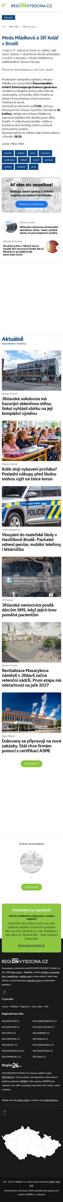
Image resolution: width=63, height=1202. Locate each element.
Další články (30, 763)
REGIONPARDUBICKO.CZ (45, 1021)
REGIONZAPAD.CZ (10, 1027)
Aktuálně (8, 17)
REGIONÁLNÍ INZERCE (31, 945)
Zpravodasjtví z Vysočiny (14, 343)
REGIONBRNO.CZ (41, 1033)
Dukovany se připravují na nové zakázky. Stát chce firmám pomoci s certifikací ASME (31, 745)
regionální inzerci (34, 980)
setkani (23, 160)
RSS (46, 1006)
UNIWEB (24, 1081)
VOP (57, 1182)
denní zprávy (16, 972)
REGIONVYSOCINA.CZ (43, 1027)
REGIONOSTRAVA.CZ (43, 1051)
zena (33, 166)
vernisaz (49, 160)
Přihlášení (14, 1006)
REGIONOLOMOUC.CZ (43, 1045)
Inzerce (5, 1006)
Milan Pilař (13, 26)
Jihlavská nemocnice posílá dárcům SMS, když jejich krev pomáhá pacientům (29, 610)
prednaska (9, 160)
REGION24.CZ (39, 1057)
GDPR (51, 1182)
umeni (36, 160)
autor (32, 153)
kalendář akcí (13, 976)
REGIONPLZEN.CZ (10, 1021)
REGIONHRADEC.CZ (11, 1057)
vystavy (7, 166)
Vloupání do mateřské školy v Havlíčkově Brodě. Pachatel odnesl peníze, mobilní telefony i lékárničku (31, 542)
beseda (7, 153)
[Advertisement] (31, 297)
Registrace (25, 1006)
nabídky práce (26, 976)
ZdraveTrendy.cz (51, 1100)
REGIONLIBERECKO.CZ (13, 1051)
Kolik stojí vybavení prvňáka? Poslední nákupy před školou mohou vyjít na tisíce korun (29, 474)
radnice (20, 153)
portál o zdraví (23, 1100)
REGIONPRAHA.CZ (11, 1039)
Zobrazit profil (31, 887)
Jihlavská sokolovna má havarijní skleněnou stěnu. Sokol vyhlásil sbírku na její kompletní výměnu (39, 229)
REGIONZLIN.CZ (40, 1039)
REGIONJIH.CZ (9, 1033)
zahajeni (21, 166)
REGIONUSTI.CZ (9, 1045)
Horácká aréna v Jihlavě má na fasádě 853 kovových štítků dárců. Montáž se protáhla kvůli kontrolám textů (23, 250)
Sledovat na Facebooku (31, 204)
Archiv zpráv (37, 1006)
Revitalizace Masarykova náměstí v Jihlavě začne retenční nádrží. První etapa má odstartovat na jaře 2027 (31, 678)
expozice (45, 153)
